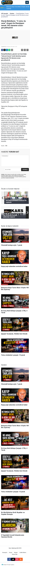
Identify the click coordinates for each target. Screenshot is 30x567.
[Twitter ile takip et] (13, 559)
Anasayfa (5, 13)
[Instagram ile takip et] (17, 559)
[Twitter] (5, 50)
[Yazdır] (12, 50)
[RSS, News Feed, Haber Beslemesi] (21, 559)
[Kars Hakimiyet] (7, 2)
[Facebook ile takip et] (9, 559)
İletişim (16, 552)
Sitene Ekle (14, 554)
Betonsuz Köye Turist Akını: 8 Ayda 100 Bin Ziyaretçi (17, 7)
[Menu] (27, 2)
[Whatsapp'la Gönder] (9, 50)
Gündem (12, 13)
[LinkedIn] (7, 50)
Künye (10, 552)
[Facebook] (2, 50)
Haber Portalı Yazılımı (9, 564)
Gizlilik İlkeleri (23, 552)
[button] (22, 50)
